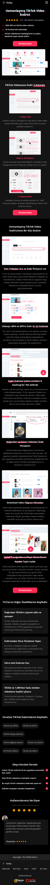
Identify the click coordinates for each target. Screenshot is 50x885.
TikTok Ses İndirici (35, 742)
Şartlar (26, 869)
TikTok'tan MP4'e (11, 726)
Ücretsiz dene (25, 43)
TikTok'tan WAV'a (30, 751)
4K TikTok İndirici (11, 751)
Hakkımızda (6, 869)
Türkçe (44, 869)
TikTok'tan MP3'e (30, 726)
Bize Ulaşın (17, 869)
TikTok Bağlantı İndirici (13, 742)
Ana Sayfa (17, 857)
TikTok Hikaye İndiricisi (13, 734)
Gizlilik (34, 869)
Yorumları (39, 20)
